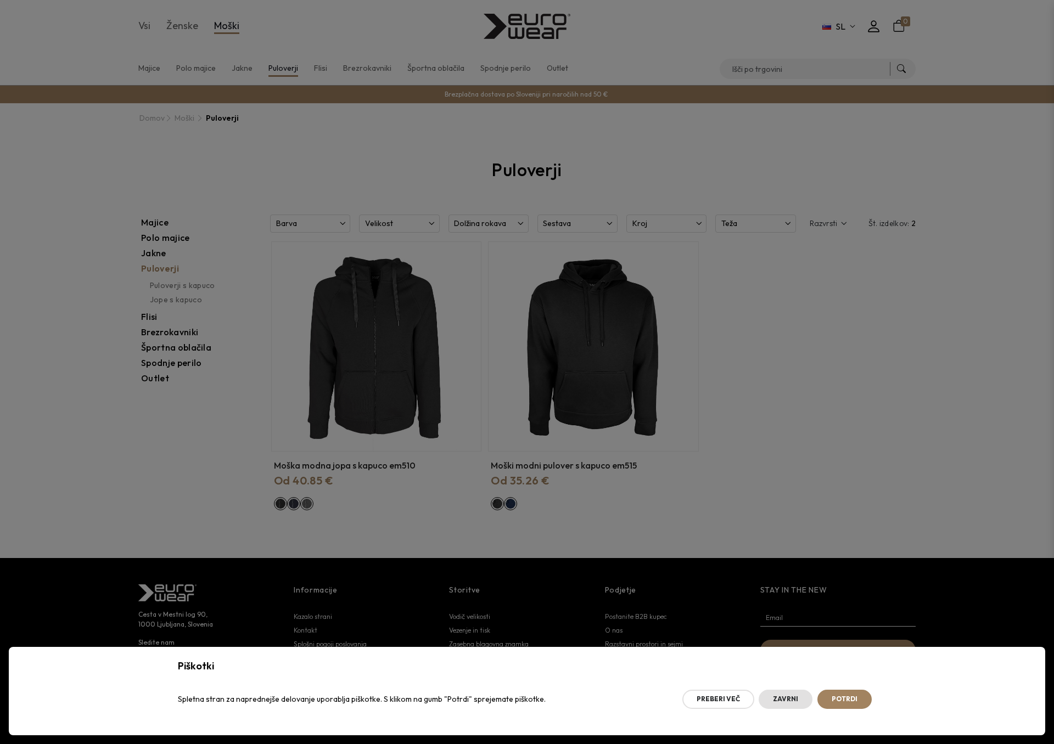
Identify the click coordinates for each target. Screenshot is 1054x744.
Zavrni (785, 699)
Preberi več (718, 699)
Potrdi (844, 699)
